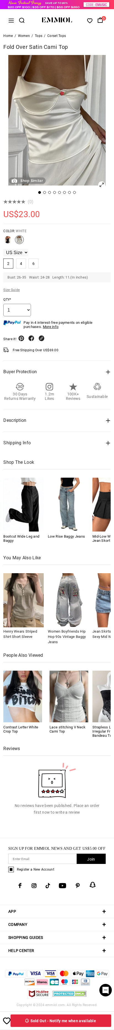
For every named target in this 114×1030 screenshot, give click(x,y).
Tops (38, 36)
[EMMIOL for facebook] (19, 886)
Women (24, 36)
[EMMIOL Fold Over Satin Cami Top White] (19, 242)
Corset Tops (56, 36)
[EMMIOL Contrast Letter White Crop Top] (22, 696)
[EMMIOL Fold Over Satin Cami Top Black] (7, 242)
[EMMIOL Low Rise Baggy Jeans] (68, 505)
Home (8, 36)
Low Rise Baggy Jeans (66, 536)
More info (51, 327)
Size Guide (11, 290)
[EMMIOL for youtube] (62, 886)
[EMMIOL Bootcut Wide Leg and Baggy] (23, 505)
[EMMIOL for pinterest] (77, 886)
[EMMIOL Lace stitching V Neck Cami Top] (69, 696)
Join (91, 859)
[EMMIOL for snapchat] (92, 885)
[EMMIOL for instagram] (34, 886)
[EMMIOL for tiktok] (48, 886)
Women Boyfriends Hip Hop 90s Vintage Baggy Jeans (67, 636)
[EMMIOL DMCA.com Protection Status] (70, 996)
